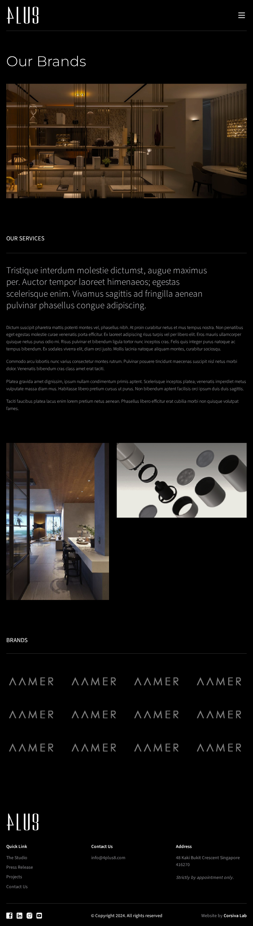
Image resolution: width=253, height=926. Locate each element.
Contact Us (17, 887)
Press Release (19, 867)
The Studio (16, 858)
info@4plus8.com (108, 858)
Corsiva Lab (235, 915)
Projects (14, 877)
